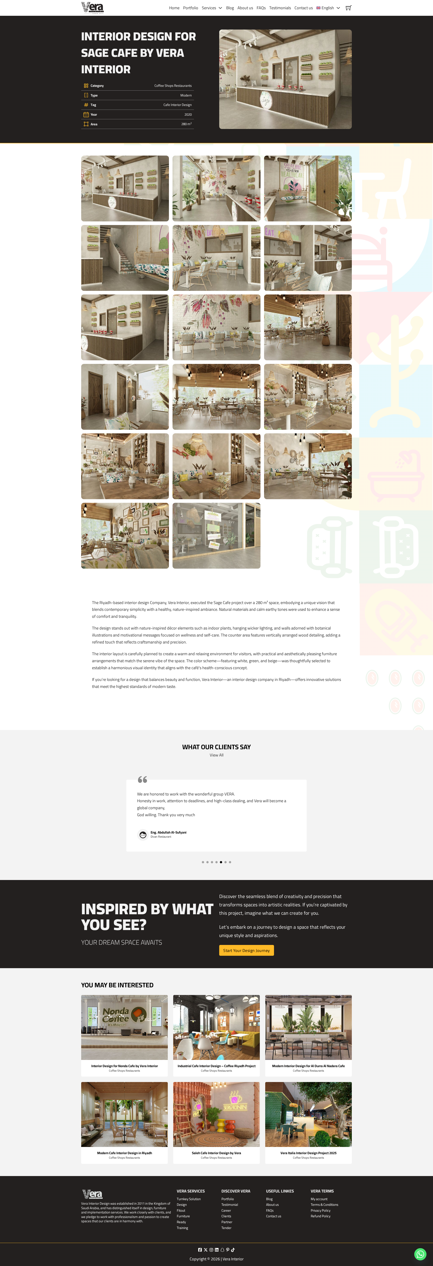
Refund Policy (320, 1216)
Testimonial (229, 1205)
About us (245, 7)
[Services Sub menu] (220, 8)
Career (226, 1210)
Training (182, 1228)
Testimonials (280, 7)
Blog (230, 7)
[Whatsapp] (420, 1254)
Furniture (183, 1216)
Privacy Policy (320, 1210)
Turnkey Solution (189, 1199)
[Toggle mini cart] (349, 8)
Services (209, 7)
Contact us (304, 7)
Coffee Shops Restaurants (173, 85)
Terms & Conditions (324, 1205)
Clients (226, 1216)
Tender (226, 1228)
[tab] (203, 862)
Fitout (181, 1210)
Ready (181, 1222)
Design (182, 1205)
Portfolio (190, 7)
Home (174, 7)
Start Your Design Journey (246, 950)
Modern (186, 95)
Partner (226, 1222)
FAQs (261, 7)
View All (216, 754)
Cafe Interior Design (178, 104)
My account (319, 1199)
